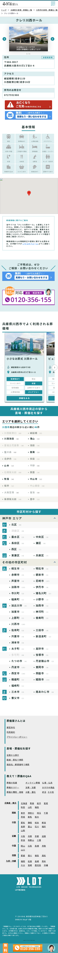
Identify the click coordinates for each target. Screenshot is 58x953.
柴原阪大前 (13, 499)
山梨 (23, 830)
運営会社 (11, 727)
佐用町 (18, 630)
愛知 (23, 823)
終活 (44, 792)
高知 (44, 856)
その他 (51, 792)
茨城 (23, 817)
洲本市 (18, 642)
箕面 (35, 472)
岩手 (39, 803)
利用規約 (11, 732)
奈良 (23, 840)
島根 (37, 846)
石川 (37, 827)
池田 (35, 445)
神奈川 (31, 813)
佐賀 (30, 861)
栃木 (37, 817)
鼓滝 (35, 452)
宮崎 (30, 865)
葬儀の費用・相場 (15, 792)
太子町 (18, 648)
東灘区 (18, 555)
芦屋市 (18, 581)
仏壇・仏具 (47, 783)
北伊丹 (10, 458)
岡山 (23, 846)
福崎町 (18, 685)
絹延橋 (36, 433)
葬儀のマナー (13, 787)
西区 (16, 549)
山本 (9, 465)
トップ (3, 10)
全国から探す (13, 755)
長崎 (37, 861)
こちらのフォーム (30, 244)
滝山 (35, 438)
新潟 (44, 823)
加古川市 (19, 605)
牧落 (9, 479)
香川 (30, 856)
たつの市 (19, 661)
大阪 (23, 836)
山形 (30, 807)
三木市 (18, 691)
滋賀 (44, 836)
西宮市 (18, 673)
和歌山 (31, 840)
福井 (44, 827)
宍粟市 (18, 636)
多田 (35, 458)
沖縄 (46, 865)
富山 (30, 827)
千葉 (46, 813)
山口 (23, 850)
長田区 (18, 543)
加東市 (18, 611)
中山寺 (36, 479)
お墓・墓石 (30, 792)
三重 (39, 840)
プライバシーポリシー (17, 737)
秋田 (23, 807)
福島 (37, 807)
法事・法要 (30, 787)
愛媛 (23, 856)
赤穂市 (18, 574)
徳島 (37, 856)
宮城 (46, 803)
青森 (32, 803)
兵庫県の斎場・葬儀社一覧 (21, 10)
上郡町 (18, 618)
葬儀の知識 (12, 783)
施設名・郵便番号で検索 (18, 764)
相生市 (18, 568)
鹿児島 (38, 865)
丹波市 (18, 667)
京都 (37, 836)
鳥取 (44, 846)
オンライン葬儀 (32, 783)
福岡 (23, 861)
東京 (23, 813)
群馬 (30, 817)
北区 (16, 524)
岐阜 (37, 823)
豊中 (35, 499)
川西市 (18, 624)
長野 (23, 827)
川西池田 (12, 438)
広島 (30, 846)
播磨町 (18, 679)
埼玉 (39, 813)
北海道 (24, 803)
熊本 (44, 861)
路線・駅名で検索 (15, 760)
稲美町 (18, 599)
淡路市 (18, 587)
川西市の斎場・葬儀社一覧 (47, 10)
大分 (23, 865)
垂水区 (18, 537)
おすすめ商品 (48, 787)
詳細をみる (24, 398)
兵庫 (30, 836)
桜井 (9, 485)
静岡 (30, 823)
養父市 (18, 698)
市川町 (18, 593)
